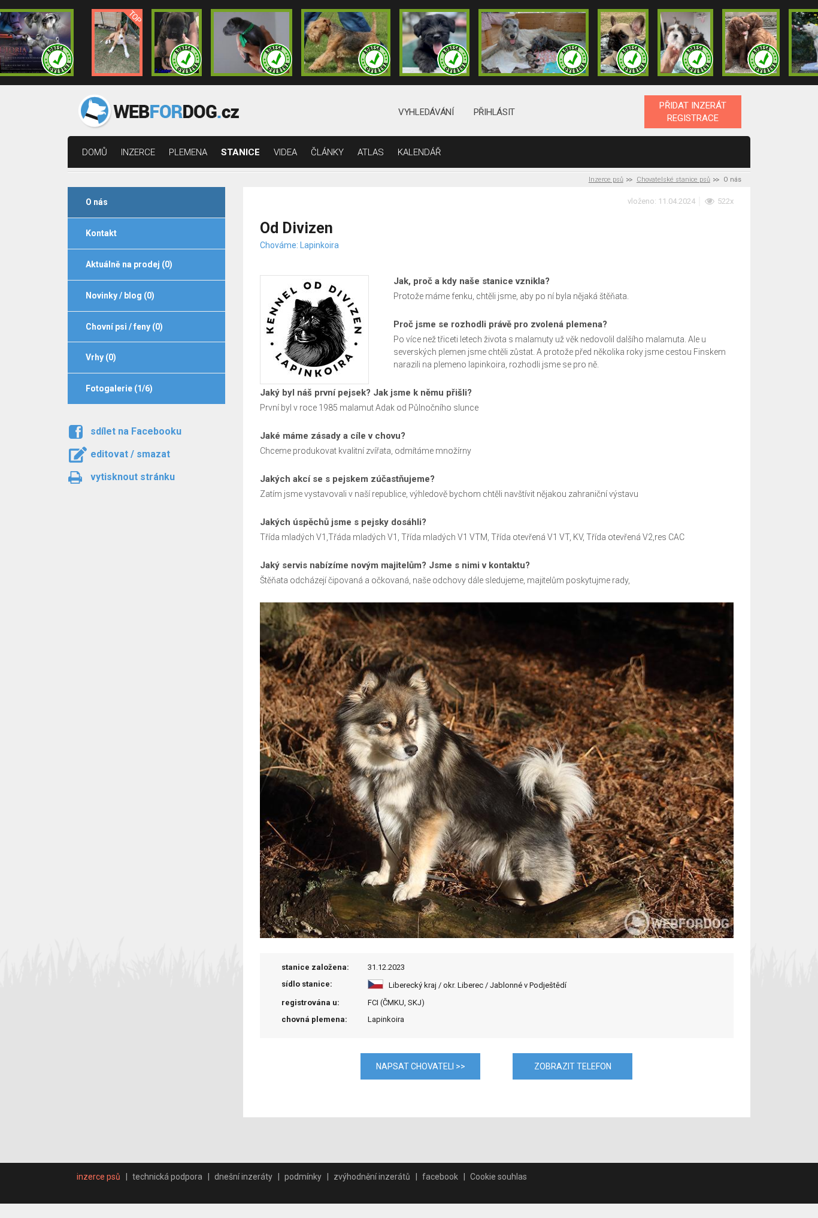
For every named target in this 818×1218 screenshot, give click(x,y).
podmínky (303, 1176)
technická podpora (167, 1176)
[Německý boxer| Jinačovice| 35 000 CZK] (177, 42)
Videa (285, 152)
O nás (97, 202)
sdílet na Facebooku (135, 431)
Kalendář (419, 152)
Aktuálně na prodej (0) (129, 264)
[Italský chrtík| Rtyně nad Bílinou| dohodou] (251, 42)
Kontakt (101, 233)
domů (94, 152)
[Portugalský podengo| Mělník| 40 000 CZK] (117, 42)
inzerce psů (98, 1176)
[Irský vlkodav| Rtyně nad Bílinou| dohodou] (533, 42)
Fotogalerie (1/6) (119, 388)
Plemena (188, 152)
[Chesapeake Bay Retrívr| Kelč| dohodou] (751, 42)
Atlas (371, 152)
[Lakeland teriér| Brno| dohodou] (346, 42)
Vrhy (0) (101, 357)
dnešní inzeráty (243, 1176)
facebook (440, 1176)
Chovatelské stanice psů (673, 179)
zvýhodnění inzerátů (372, 1176)
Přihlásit (494, 112)
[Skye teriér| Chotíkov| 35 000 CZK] (434, 42)
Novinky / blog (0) (120, 295)
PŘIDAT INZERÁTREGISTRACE (692, 111)
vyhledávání (426, 112)
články (327, 152)
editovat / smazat (130, 454)
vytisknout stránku (132, 477)
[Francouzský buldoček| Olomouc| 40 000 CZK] (623, 42)
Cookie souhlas (498, 1176)
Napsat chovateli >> (420, 1066)
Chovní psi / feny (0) (124, 326)
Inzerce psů (606, 179)
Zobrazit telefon (572, 1066)
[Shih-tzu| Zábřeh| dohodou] (686, 42)
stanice (240, 152)
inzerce (138, 152)
